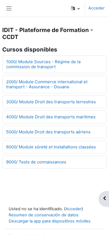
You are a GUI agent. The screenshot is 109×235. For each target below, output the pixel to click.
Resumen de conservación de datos (44, 214)
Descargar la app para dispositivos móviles (50, 221)
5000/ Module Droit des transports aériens (48, 131)
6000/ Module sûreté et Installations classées (51, 147)
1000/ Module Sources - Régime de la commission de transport (43, 64)
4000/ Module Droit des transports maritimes (51, 116)
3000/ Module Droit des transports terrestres (51, 101)
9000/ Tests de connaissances (36, 162)
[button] (75, 8)
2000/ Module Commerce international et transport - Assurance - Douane (46, 84)
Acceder (96, 8)
